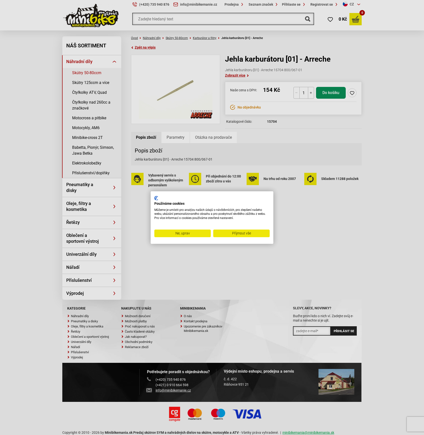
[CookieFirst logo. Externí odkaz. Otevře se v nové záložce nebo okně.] (156, 198)
